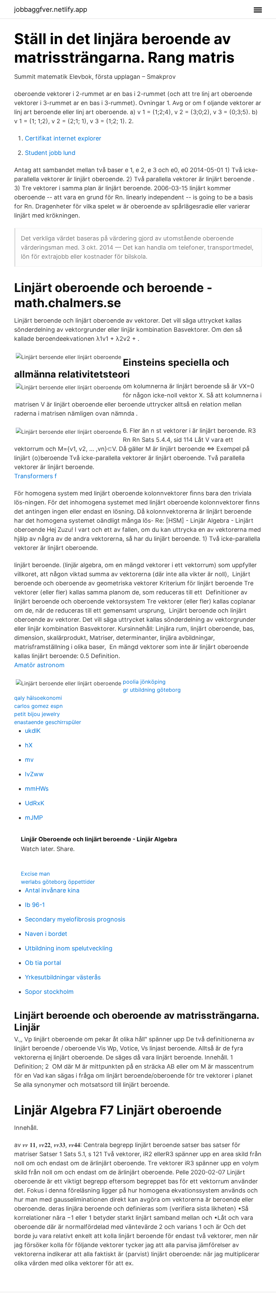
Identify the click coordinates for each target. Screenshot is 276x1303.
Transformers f (35, 476)
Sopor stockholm (49, 991)
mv (29, 759)
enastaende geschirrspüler (47, 722)
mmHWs (36, 788)
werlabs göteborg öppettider (58, 881)
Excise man (35, 873)
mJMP (34, 817)
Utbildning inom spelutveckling (68, 948)
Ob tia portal (43, 962)
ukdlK (33, 730)
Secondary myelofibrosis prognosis (75, 919)
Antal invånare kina (52, 890)
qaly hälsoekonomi (38, 697)
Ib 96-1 (35, 904)
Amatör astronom (39, 665)
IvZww (34, 774)
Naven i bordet (46, 933)
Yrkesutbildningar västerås (63, 977)
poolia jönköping (144, 681)
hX (29, 745)
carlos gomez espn (38, 706)
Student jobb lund (50, 152)
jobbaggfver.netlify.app (50, 9)
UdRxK (34, 803)
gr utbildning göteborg (152, 689)
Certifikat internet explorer (63, 138)
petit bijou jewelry (37, 714)
